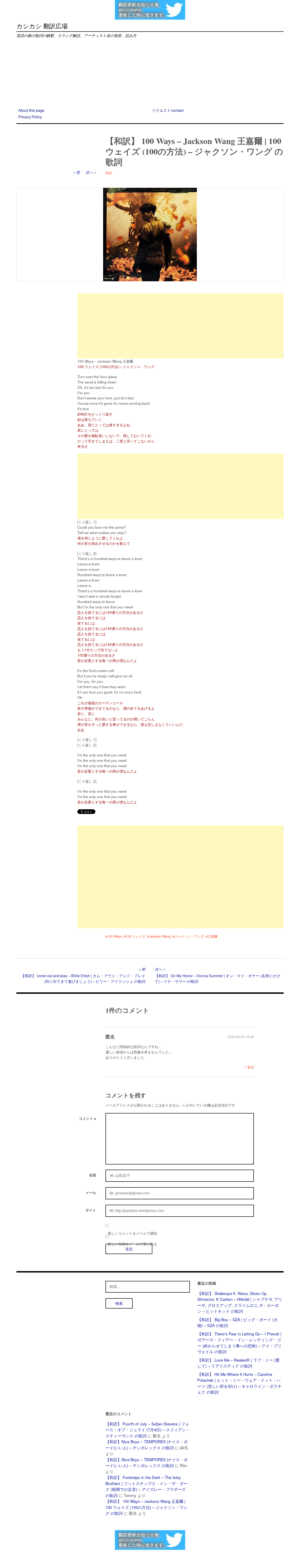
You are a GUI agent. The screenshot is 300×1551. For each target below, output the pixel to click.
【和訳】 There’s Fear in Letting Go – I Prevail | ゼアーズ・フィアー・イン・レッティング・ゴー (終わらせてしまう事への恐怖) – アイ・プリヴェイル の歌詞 (239, 1343)
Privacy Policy (30, 117)
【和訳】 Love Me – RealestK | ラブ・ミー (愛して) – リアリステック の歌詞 (238, 1363)
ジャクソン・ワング (189, 936)
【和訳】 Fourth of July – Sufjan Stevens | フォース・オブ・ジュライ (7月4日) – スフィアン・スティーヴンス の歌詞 (147, 1430)
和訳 (108, 172)
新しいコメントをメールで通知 (132, 1233)
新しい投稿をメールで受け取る (132, 1243)
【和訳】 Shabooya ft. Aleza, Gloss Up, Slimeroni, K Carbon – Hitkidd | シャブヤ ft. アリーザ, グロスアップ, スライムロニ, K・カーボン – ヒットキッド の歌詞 (239, 1302)
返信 (250, 1067)
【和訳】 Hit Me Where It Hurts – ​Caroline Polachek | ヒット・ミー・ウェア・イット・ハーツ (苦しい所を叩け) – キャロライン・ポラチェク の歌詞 (239, 1383)
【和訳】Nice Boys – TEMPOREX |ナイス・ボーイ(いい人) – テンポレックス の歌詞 (146, 1444)
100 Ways (114, 936)
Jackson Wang (160, 936)
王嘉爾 (213, 936)
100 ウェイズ (135, 936)
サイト (91, 1210)
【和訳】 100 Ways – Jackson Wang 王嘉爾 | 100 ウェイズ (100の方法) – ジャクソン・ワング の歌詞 (146, 1507)
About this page (31, 110)
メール (91, 1192)
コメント (87, 1118)
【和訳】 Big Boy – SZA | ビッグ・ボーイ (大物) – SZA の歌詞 (237, 1322)
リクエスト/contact (168, 110)
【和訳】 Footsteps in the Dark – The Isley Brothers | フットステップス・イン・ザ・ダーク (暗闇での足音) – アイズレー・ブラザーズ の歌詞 (146, 1486)
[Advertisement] (150, 73)
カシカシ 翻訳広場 (42, 25)
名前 (92, 1175)
